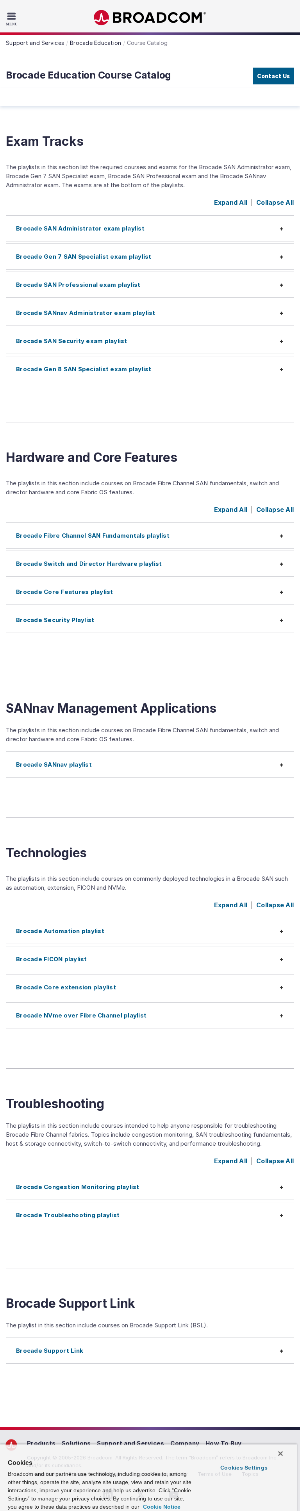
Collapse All (275, 202)
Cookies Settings (244, 1468)
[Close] (280, 1453)
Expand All (231, 202)
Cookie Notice (160, 1507)
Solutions (76, 1443)
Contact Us (273, 76)
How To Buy (223, 1443)
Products (41, 1443)
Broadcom (150, 17)
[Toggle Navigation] (13, 19)
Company (184, 1443)
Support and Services (130, 1443)
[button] (150, 228)
